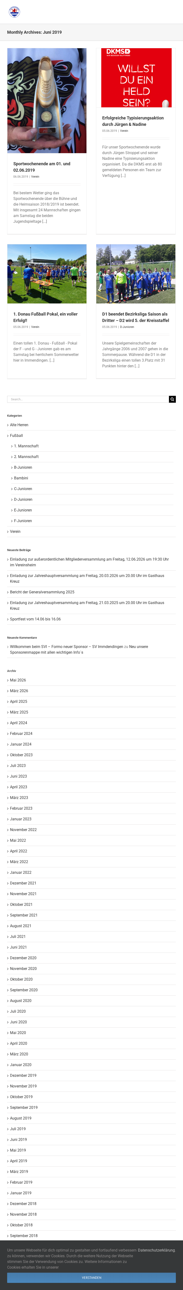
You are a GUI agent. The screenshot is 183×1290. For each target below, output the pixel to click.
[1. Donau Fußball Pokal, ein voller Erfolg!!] (46, 273)
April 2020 (18, 1043)
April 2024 (18, 723)
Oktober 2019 (21, 1097)
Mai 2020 (18, 1032)
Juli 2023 (18, 765)
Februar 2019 (21, 1182)
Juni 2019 (18, 1139)
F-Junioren (23, 521)
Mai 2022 (18, 840)
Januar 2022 (20, 872)
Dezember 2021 (23, 883)
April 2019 (18, 1161)
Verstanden (91, 1278)
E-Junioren (23, 510)
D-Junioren (136, 284)
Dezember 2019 (23, 1075)
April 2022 (18, 851)
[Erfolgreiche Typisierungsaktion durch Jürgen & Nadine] (135, 77)
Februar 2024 (21, 733)
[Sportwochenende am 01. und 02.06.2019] (46, 100)
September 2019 (24, 1107)
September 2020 (24, 990)
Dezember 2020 (23, 958)
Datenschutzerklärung (156, 1250)
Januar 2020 (20, 1065)
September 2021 (24, 915)
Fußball (16, 435)
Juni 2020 (18, 1022)
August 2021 (20, 926)
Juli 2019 (18, 1129)
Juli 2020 (18, 1011)
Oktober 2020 (21, 979)
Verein (35, 176)
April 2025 (18, 701)
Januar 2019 (20, 1193)
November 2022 (23, 829)
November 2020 (23, 968)
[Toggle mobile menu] (173, 7)
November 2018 (23, 1214)
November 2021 (23, 894)
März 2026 (19, 691)
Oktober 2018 (21, 1225)
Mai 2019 (18, 1150)
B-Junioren (23, 467)
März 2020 (19, 1054)
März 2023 (19, 797)
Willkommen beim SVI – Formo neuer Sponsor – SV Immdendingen (66, 646)
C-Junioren (23, 489)
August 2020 (20, 1000)
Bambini (21, 478)
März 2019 (19, 1171)
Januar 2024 (20, 744)
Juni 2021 (18, 947)
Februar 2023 (21, 808)
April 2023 (18, 787)
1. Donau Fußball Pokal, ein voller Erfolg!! (47, 267)
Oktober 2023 (21, 755)
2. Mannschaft (26, 456)
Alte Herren (19, 425)
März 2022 (19, 862)
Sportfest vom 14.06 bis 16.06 (35, 619)
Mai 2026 (18, 680)
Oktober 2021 (21, 904)
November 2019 (23, 1086)
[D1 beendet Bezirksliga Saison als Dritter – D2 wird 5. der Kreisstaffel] (135, 273)
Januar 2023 (20, 819)
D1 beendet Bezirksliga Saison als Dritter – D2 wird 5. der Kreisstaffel (136, 265)
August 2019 (20, 1118)
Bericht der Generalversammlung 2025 (42, 592)
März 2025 (19, 712)
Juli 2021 (18, 936)
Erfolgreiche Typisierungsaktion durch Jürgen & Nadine (136, 69)
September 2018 (24, 1235)
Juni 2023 (18, 776)
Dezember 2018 (23, 1203)
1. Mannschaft (26, 446)
